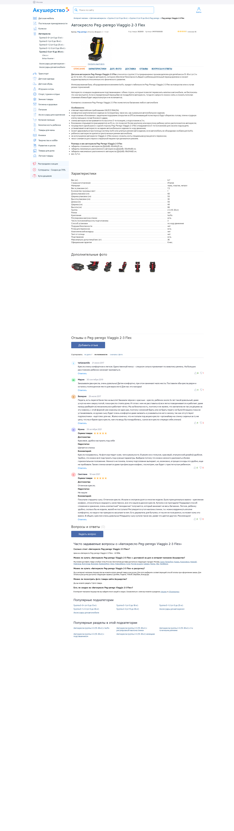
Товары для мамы (46, 130)
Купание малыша (46, 120)
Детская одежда (46, 78)
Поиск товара (76, 10)
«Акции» (163, 592)
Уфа (157, 564)
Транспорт (43, 73)
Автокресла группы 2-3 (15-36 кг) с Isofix (91, 628)
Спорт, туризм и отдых (49, 94)
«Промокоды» (174, 592)
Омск (112, 564)
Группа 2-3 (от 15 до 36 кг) (51, 52)
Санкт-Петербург (166, 562)
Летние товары (45, 156)
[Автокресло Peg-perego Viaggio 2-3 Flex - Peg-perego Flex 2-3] (78, 267)
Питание (42, 109)
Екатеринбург (104, 564)
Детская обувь (45, 84)
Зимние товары (45, 99)
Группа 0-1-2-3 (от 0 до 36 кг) (52, 48)
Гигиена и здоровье (47, 104)
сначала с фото (116, 354)
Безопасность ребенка (49, 125)
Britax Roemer (48, 58)
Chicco (45, 55)
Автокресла (44, 33)
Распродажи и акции (48, 163)
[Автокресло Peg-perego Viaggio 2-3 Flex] (96, 49)
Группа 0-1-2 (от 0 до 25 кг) (51, 45)
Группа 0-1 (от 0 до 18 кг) (50, 41)
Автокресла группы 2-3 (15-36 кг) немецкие (135, 634)
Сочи (128, 564)
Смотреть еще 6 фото (96, 64)
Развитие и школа (47, 145)
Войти (198, 12)
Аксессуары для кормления (51, 114)
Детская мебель (46, 18)
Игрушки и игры (46, 89)
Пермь (152, 564)
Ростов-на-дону (137, 564)
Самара (146, 564)
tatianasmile (84, 362)
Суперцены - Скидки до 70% (51, 170)
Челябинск (164, 564)
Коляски (42, 28)
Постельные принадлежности (52, 23)
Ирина (81, 429)
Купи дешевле (45, 176)
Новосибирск (120, 564)
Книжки (42, 135)
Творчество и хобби (48, 140)
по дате (87, 354)
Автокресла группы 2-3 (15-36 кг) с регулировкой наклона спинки (131, 629)
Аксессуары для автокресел (52, 63)
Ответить (82, 373)
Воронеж (94, 564)
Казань (176, 562)
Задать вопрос (87, 534)
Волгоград (86, 564)
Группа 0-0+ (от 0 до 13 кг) (51, 38)
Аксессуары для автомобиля (52, 67)
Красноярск (184, 562)
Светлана (83, 474)
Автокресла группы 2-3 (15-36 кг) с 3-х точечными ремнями (176, 629)
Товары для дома (46, 150)
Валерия (82, 396)
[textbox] (113, 10)
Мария (81, 379)
